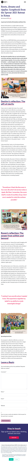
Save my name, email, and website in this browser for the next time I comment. (13, 415)
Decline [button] (16, 459)
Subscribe (14, 437)
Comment (4, 372)
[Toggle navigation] (25, 2)
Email (2, 398)
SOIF (10, 18)
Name (2, 391)
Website (3, 405)
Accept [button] (11, 459)
